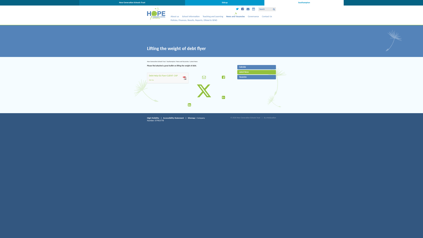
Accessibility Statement (173, 118)
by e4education (270, 118)
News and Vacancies (182, 61)
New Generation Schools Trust (156, 61)
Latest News (194, 61)
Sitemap (191, 118)
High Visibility (153, 118)
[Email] (248, 9)
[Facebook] (242, 9)
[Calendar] (253, 9)
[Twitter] (237, 9)
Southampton (171, 61)
